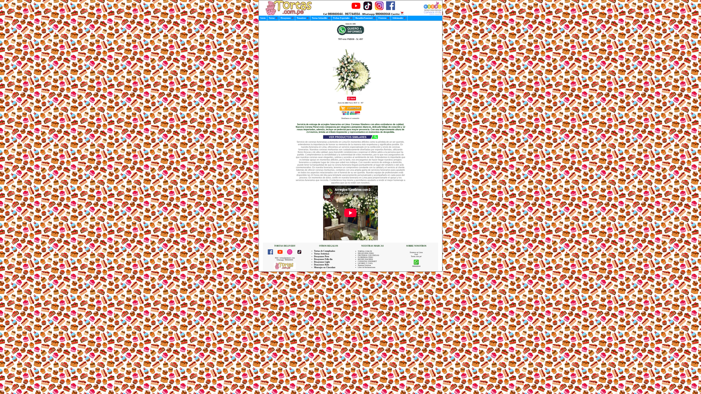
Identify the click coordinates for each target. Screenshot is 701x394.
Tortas (272, 18)
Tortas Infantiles (319, 18)
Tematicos (301, 18)
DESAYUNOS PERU (366, 253)
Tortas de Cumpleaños (324, 251)
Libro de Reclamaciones (366, 267)
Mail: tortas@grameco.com (285, 258)
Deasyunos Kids (321, 264)
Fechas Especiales (341, 18)
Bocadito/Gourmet (364, 18)
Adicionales (397, 18)
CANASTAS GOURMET (367, 261)
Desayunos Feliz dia (323, 259)
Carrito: (395, 14)
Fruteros (382, 18)
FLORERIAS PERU (365, 257)
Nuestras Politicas (364, 265)
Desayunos (286, 18)
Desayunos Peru (321, 256)
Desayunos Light (322, 262)
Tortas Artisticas (321, 253)
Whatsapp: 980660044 (285, 260)
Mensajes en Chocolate (324, 267)
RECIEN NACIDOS (365, 259)
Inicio (263, 18)
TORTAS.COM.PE (365, 251)
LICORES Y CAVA (365, 263)
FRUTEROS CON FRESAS (368, 255)
